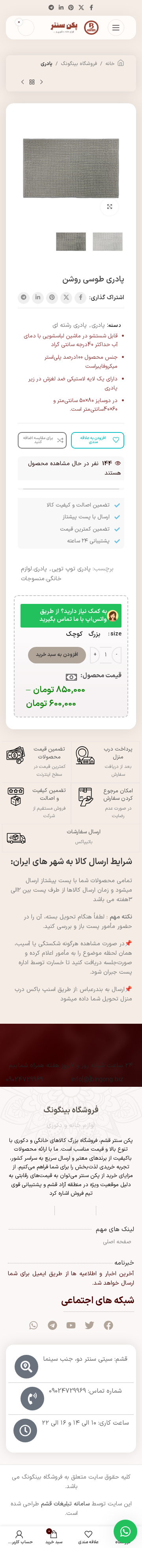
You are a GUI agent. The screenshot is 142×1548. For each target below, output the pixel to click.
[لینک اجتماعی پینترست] (71, 8)
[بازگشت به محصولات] (32, 82)
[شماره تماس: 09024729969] (32, 1398)
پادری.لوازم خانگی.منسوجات (41, 573)
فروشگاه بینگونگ (79, 64)
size (115, 634)
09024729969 (24, 1079)
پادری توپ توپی (71, 569)
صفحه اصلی (117, 1242)
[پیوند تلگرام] (51, 8)
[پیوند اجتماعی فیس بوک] (91, 8)
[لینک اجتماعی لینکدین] (61, 8)
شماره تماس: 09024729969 (85, 1391)
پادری (46, 64)
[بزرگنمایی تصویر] (109, 207)
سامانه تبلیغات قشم (65, 1504)
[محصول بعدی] (22, 82)
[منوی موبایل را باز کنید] (116, 27)
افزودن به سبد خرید (57, 655)
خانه (110, 64)
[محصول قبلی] (41, 82)
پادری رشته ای (69, 325)
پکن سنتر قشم (117, 1140)
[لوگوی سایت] (71, 27)
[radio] (94, 634)
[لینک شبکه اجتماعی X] (81, 8)
